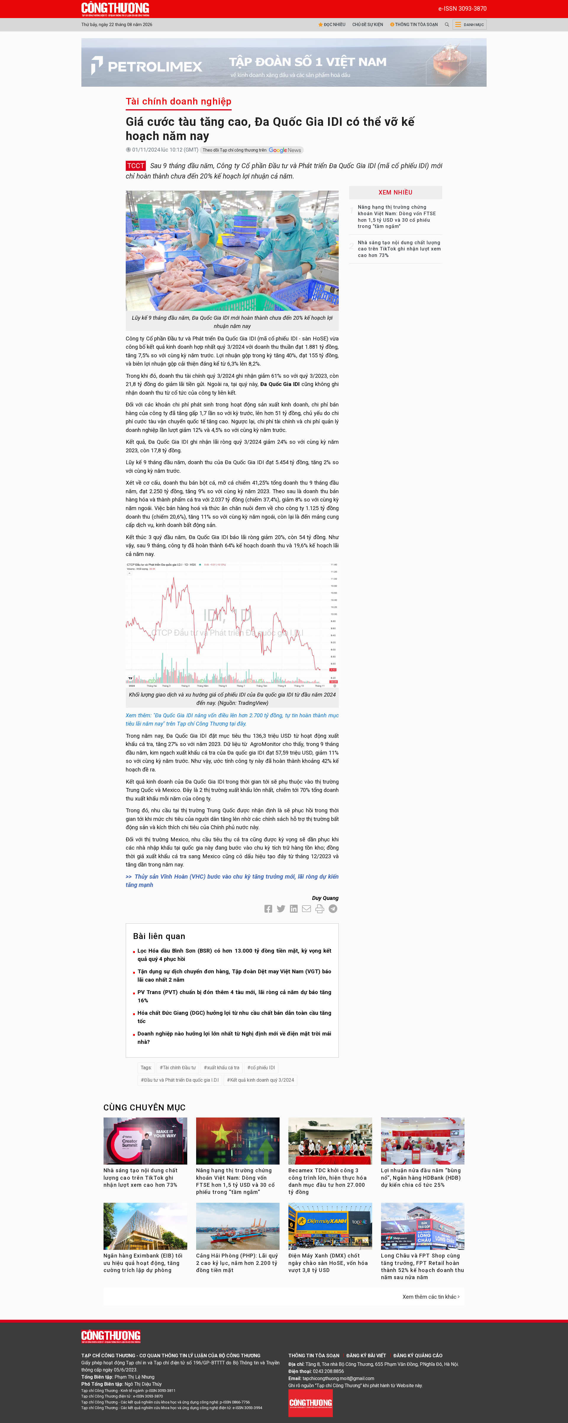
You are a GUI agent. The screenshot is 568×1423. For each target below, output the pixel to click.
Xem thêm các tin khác (429, 1297)
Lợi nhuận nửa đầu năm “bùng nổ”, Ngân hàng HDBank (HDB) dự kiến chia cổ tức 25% (421, 1177)
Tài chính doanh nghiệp (179, 101)
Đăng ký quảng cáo (418, 1355)
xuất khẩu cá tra (223, 1067)
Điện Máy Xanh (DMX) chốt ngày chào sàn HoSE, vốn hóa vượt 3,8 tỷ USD (328, 1262)
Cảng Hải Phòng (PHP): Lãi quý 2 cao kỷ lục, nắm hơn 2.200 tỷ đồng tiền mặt (237, 1262)
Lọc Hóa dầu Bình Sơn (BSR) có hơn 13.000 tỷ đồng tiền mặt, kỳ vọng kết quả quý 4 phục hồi (234, 955)
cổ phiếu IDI (263, 1067)
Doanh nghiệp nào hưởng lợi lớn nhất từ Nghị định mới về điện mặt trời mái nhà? (234, 1037)
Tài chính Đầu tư (179, 1067)
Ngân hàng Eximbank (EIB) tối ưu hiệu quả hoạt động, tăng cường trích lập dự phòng (143, 1262)
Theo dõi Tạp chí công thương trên (235, 150)
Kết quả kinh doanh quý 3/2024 (262, 1080)
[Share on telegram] (333, 909)
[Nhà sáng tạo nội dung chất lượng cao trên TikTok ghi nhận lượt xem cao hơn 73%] (145, 1143)
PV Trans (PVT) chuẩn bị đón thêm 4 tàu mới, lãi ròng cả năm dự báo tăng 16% (234, 996)
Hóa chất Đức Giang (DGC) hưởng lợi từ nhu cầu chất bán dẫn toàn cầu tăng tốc (234, 1017)
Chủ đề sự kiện (367, 24)
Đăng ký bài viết (366, 1355)
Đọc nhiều (334, 24)
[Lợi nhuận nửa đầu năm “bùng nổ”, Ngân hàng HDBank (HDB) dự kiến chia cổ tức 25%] (423, 1143)
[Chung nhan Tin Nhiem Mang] (310, 1403)
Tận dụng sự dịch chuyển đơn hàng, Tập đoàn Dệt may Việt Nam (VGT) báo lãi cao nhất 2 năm (234, 975)
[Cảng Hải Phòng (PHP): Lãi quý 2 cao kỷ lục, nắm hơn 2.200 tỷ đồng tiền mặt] (238, 1229)
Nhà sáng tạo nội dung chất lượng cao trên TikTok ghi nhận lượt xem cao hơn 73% (399, 249)
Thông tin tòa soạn (416, 24)
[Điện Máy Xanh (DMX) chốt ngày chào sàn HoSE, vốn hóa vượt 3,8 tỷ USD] (330, 1229)
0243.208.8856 (328, 1371)
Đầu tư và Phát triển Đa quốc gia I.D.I (181, 1080)
